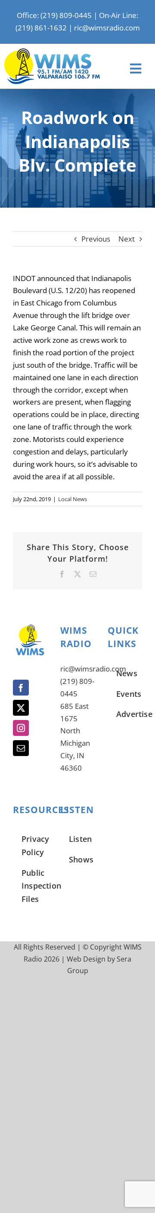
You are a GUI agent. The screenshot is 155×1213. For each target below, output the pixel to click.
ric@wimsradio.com (107, 28)
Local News (72, 499)
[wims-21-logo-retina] (52, 52)
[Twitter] (21, 708)
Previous (95, 239)
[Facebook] (21, 688)
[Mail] (21, 748)
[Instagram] (21, 728)
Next (126, 239)
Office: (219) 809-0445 (54, 15)
